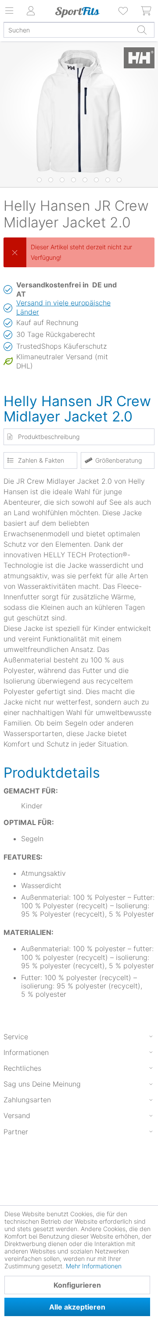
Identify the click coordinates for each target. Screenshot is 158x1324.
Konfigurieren (77, 1285)
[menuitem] (123, 11)
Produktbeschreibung (48, 436)
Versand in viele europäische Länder (63, 307)
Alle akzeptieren (77, 1307)
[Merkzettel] (123, 11)
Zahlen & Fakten (41, 460)
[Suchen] (142, 30)
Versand (17, 1115)
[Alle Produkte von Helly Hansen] (139, 59)
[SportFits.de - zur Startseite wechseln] (77, 12)
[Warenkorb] (146, 11)
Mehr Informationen (94, 1266)
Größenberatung (118, 460)
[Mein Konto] (30, 11)
